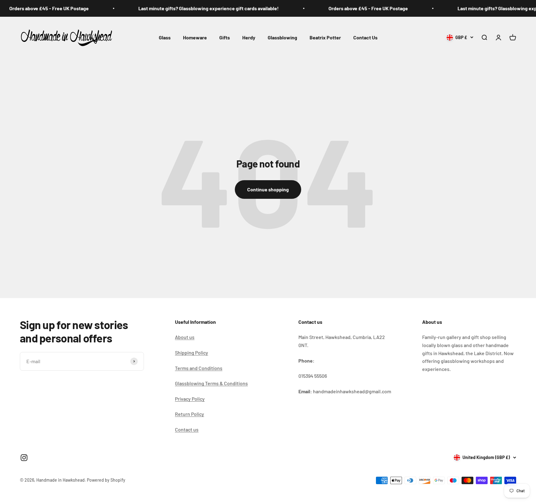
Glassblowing (282, 37)
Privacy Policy (190, 399)
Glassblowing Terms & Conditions (211, 383)
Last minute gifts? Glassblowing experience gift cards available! (198, 8)
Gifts (224, 37)
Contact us (187, 429)
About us (184, 337)
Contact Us (365, 37)
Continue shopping (268, 189)
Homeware (195, 37)
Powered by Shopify (106, 480)
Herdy (248, 37)
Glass (165, 37)
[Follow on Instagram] (24, 457)
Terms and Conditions (198, 368)
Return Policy (189, 414)
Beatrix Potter (325, 37)
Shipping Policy (191, 352)
